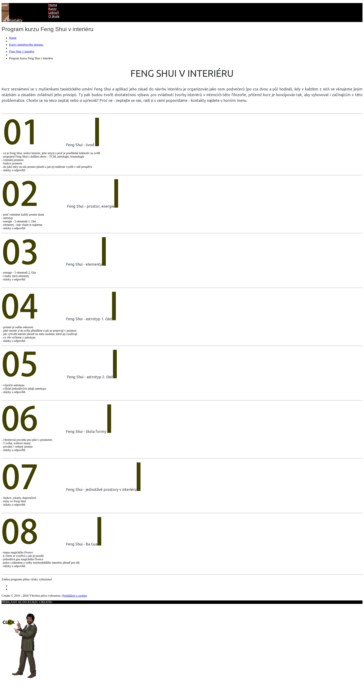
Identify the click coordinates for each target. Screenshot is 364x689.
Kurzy (52, 8)
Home (53, 5)
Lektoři (54, 12)
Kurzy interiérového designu (26, 44)
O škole (54, 16)
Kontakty (15, 20)
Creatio (5, 5)
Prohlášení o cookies (74, 595)
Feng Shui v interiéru (21, 51)
